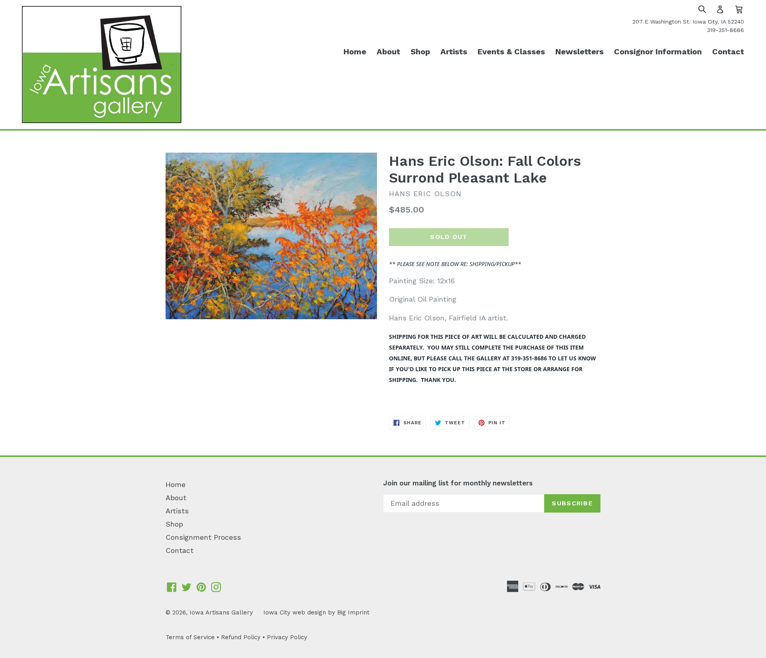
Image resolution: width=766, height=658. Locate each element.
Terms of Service (190, 637)
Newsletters (579, 51)
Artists (453, 51)
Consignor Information (658, 51)
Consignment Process (203, 537)
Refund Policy (241, 637)
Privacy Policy (287, 637)
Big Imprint (353, 612)
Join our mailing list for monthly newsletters (458, 483)
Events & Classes (511, 51)
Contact (728, 51)
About (388, 51)
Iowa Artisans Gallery (221, 612)
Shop (420, 51)
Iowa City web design (294, 612)
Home (355, 51)
